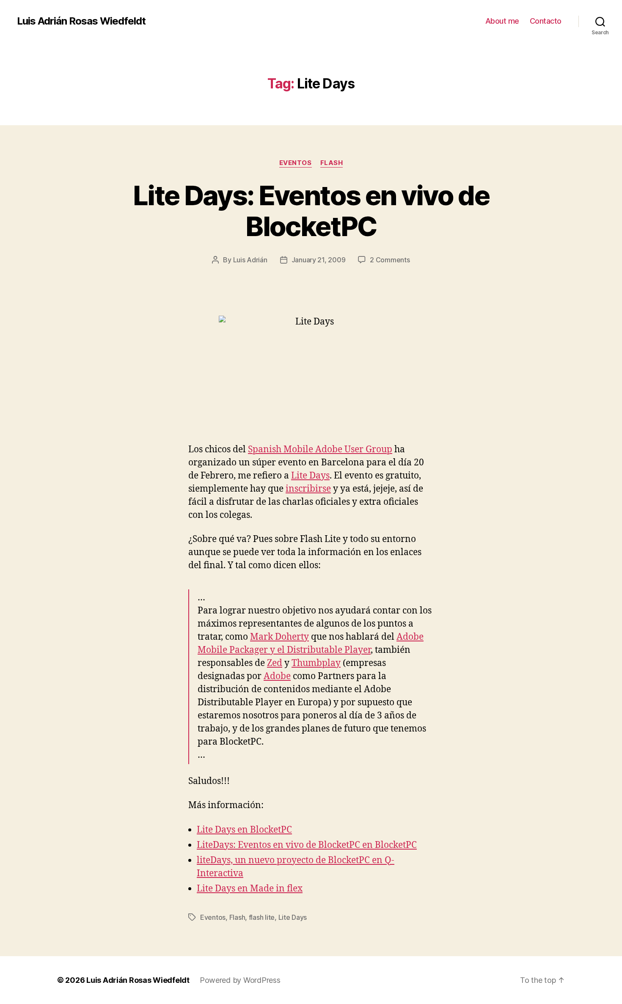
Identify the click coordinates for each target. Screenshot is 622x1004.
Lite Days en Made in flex (250, 888)
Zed (274, 663)
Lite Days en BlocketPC (244, 830)
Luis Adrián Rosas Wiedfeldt (81, 21)
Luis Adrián (250, 260)
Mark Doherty (279, 637)
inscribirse (308, 489)
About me (502, 21)
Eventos (295, 163)
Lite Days (310, 475)
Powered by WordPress (240, 980)
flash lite (262, 917)
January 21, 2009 (319, 260)
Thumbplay (316, 663)
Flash (331, 163)
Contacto (545, 21)
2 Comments (390, 260)
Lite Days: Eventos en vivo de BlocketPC (311, 210)
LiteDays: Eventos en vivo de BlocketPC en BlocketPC (307, 845)
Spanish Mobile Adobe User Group (320, 449)
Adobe (277, 676)
